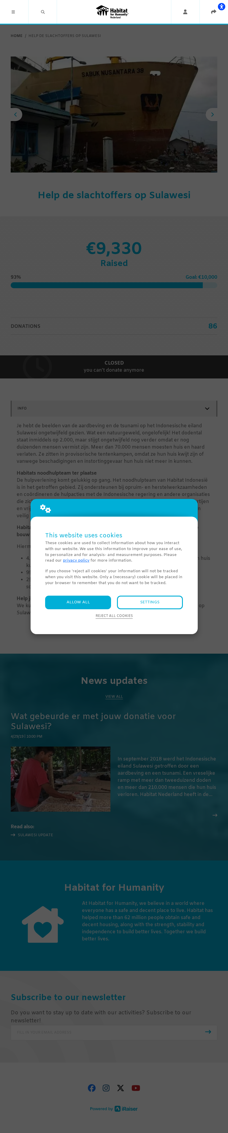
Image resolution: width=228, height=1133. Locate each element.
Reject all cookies (114, 616)
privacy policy (76, 560)
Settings (149, 602)
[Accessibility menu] (221, 6)
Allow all (78, 602)
